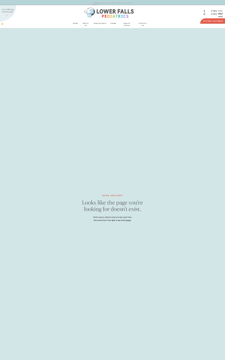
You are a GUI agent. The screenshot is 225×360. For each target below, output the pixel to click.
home (128, 220)
